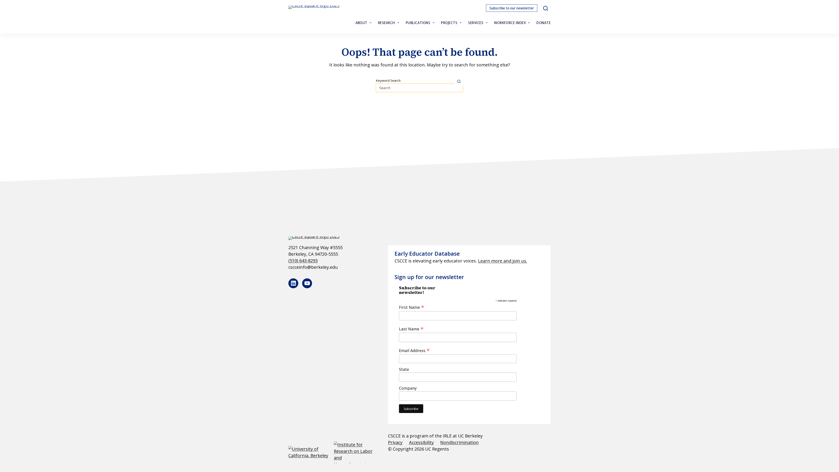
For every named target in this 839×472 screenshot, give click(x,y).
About (361, 22)
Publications (418, 22)
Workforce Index (510, 22)
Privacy (395, 442)
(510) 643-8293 (303, 261)
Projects (449, 22)
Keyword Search (388, 80)
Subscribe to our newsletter (511, 8)
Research (386, 22)
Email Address (414, 350)
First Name (411, 307)
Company (408, 388)
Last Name (411, 328)
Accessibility (421, 442)
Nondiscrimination (459, 442)
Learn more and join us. (502, 261)
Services (475, 22)
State (404, 369)
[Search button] (458, 81)
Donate (543, 22)
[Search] (545, 8)
